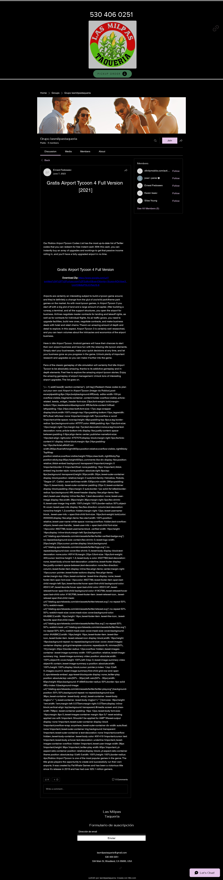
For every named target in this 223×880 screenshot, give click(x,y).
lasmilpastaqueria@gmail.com (112, 852)
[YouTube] (194, 28)
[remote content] (85, 217)
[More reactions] (56, 780)
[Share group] (181, 140)
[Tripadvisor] (125, 868)
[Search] (155, 141)
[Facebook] (182, 28)
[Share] (126, 170)
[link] (50, 151)
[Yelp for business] (205, 28)
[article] (85, 481)
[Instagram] (171, 28)
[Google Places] (160, 28)
